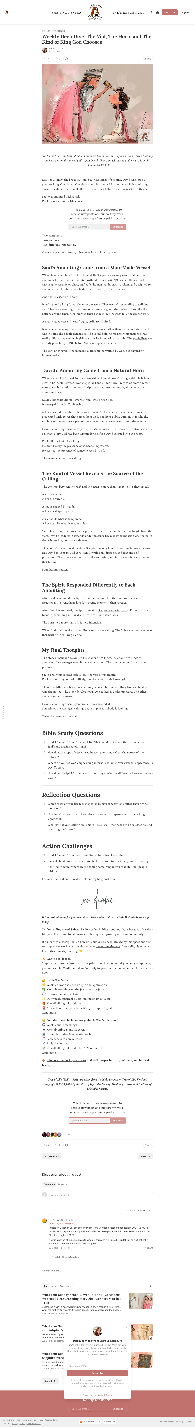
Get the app (109, 1421)
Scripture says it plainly (113, 610)
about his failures (128, 548)
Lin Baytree (55, 1219)
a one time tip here (108, 946)
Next (143, 1156)
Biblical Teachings (53, 31)
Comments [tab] (49, 1184)
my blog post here (104, 879)
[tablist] (55, 1184)
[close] (126, 1327)
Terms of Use (87, 1383)
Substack (164, 1421)
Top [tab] (45, 1286)
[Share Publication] (157, 12)
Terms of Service (116, 1380)
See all (48, 1381)
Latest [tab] (53, 1286)
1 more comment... (51, 1270)
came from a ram (136, 383)
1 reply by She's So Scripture (66, 1257)
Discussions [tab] (65, 1286)
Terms (22, 1423)
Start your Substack (91, 1421)
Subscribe (170, 12)
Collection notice (34, 1423)
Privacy (15, 1423)
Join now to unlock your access (66, 1060)
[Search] (151, 12)
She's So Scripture (58, 49)
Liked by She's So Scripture (63, 1223)
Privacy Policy (107, 1386)
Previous (54, 1156)
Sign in (186, 12)
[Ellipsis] (151, 1219)
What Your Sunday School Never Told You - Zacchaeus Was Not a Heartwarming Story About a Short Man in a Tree (81, 1298)
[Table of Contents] (3, 713)
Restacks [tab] (62, 1184)
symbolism (140, 338)
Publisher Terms (51, 1420)
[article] (97, 1306)
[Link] (37, 267)
